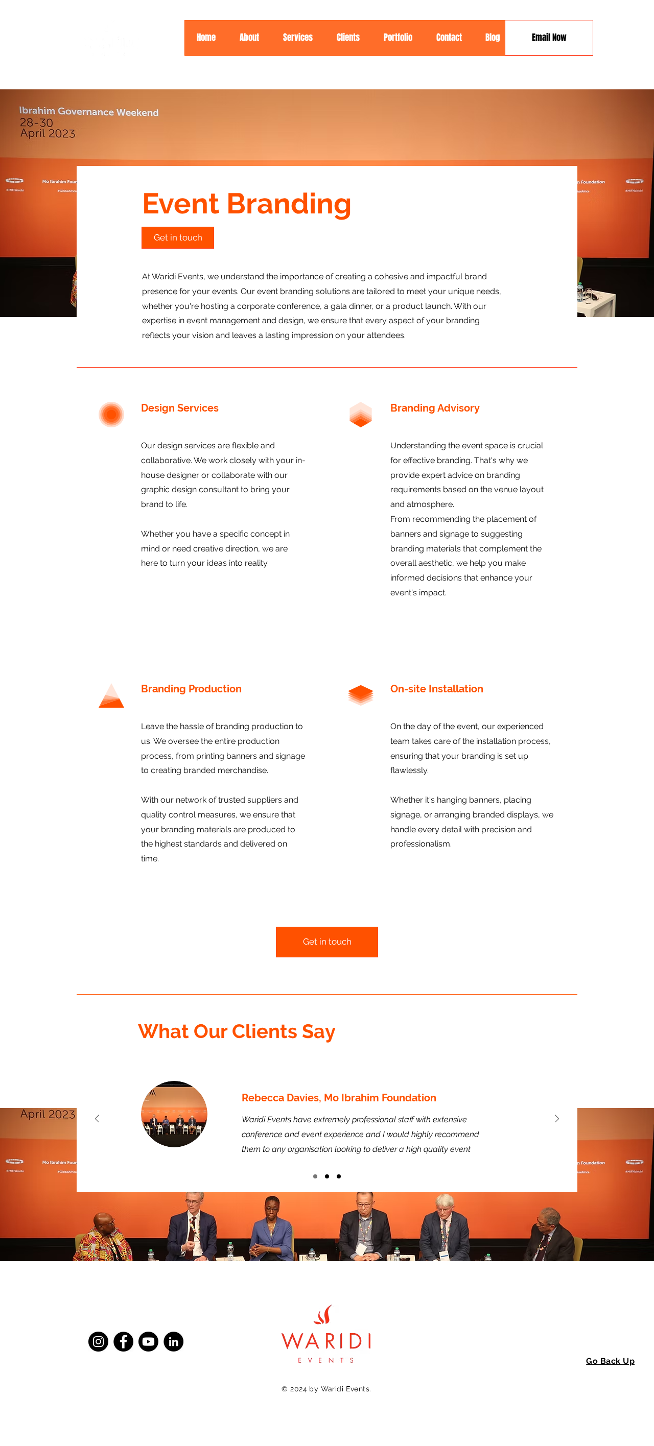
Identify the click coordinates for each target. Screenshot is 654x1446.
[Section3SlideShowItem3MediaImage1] (339, 1176)
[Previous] (97, 1119)
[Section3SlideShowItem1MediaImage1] (315, 1176)
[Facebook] (123, 1342)
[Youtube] (148, 1342)
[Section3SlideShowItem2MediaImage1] (327, 1176)
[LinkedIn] (173, 1342)
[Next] (557, 1119)
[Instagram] (98, 1342)
